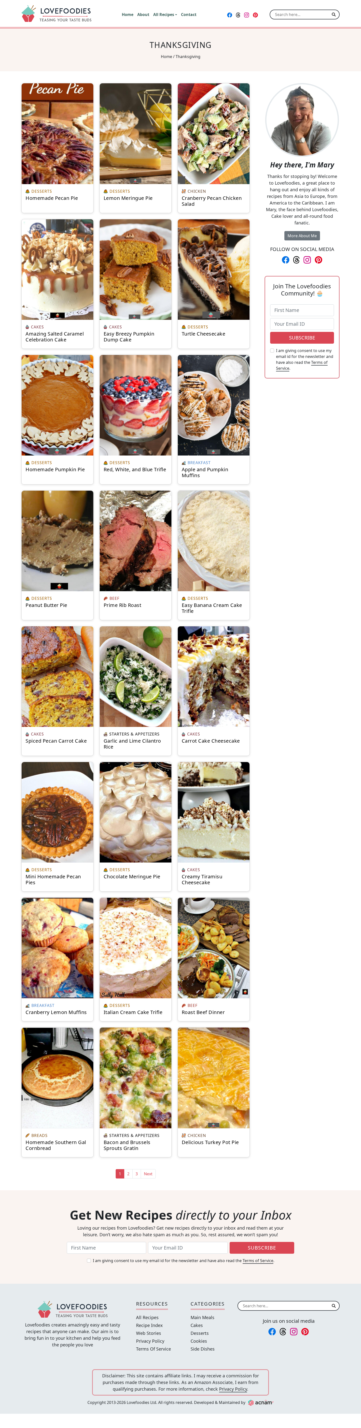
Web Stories (148, 1333)
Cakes (197, 1325)
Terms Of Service (153, 1349)
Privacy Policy (150, 1341)
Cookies (199, 1341)
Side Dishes (203, 1349)
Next (148, 1174)
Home (166, 56)
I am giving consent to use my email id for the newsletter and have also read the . (304, 359)
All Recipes (147, 1317)
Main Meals (202, 1317)
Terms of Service (258, 1260)
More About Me (302, 235)
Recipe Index (149, 1325)
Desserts (200, 1333)
